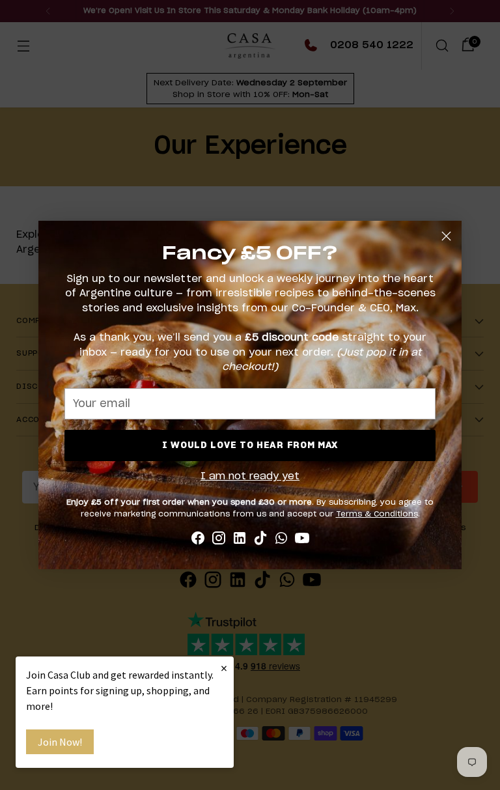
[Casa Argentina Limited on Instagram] (219, 540)
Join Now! (60, 741)
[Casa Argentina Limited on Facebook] (198, 540)
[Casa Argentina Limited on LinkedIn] (239, 540)
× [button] (224, 668)
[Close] (446, 236)
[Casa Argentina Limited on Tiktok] (260, 540)
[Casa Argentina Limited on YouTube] (302, 540)
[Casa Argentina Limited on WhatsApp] (281, 540)
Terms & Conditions (377, 514)
